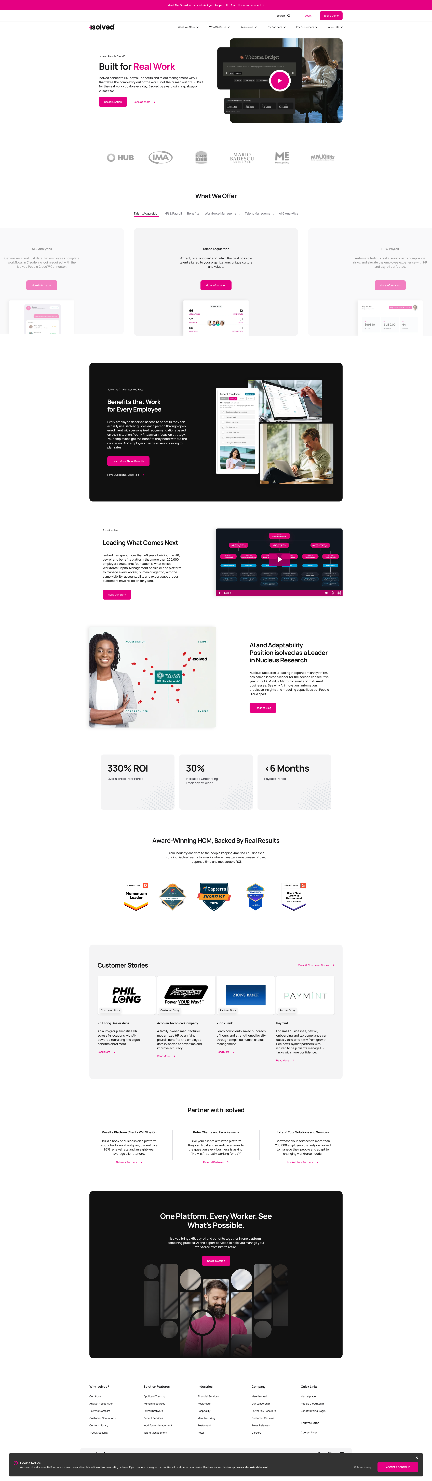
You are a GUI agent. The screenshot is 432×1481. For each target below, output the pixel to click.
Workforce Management (158, 1425)
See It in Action (113, 101)
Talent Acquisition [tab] (146, 213)
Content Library (98, 1425)
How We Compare (99, 1410)
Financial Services (208, 1396)
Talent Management (155, 1432)
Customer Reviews (263, 1418)
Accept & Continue (398, 1467)
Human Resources (154, 1403)
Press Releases (261, 1425)
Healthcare (204, 1403)
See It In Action (216, 1260)
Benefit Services (153, 1418)
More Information (216, 285)
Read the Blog (263, 707)
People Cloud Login (312, 1403)
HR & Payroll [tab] (173, 213)
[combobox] (279, 15)
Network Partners (126, 1162)
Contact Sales (309, 1432)
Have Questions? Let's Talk (123, 474)
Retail (201, 1432)
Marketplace (308, 1396)
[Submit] (289, 15)
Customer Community (102, 1418)
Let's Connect (142, 101)
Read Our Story (117, 594)
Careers (256, 1432)
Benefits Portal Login (313, 1410)
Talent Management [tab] (259, 213)
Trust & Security (98, 1432)
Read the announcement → (247, 5)
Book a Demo (331, 15)
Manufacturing (206, 1418)
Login (308, 15)
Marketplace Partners (300, 1162)
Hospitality (204, 1410)
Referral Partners (213, 1162)
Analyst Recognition (101, 1403)
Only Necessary (362, 1467)
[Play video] (280, 80)
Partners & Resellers (264, 1410)
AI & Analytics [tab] (288, 213)
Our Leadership (261, 1403)
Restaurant (204, 1425)
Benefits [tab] (193, 213)
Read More (104, 1051)
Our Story (95, 1396)
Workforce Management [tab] (222, 213)
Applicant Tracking (155, 1396)
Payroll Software (153, 1410)
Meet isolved (259, 1396)
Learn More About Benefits (128, 461)
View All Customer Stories (313, 965)
